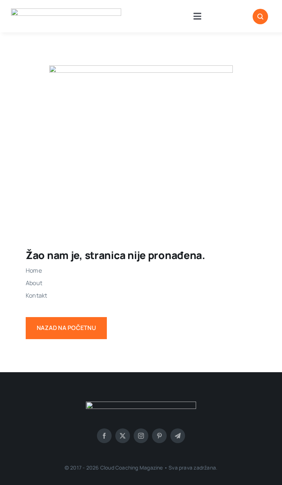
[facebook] (104, 435)
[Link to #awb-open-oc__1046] (260, 16)
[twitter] (122, 435)
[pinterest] (159, 435)
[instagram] (141, 435)
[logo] (66, 11)
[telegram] (177, 435)
